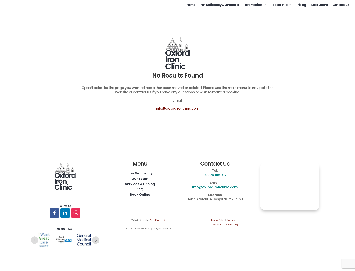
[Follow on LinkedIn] (65, 213)
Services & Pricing (140, 184)
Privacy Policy (217, 220)
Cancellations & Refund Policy (224, 224)
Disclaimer (232, 220)
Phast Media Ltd (157, 220)
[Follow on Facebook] (54, 213)
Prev (34, 240)
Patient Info (279, 5)
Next (95, 240)
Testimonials (252, 5)
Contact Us (340, 5)
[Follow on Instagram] (75, 213)
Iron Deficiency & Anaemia (219, 5)
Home (191, 5)
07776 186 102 (215, 175)
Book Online (319, 5)
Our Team (139, 178)
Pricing (301, 5)
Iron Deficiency (140, 173)
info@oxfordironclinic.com (177, 108)
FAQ (139, 189)
